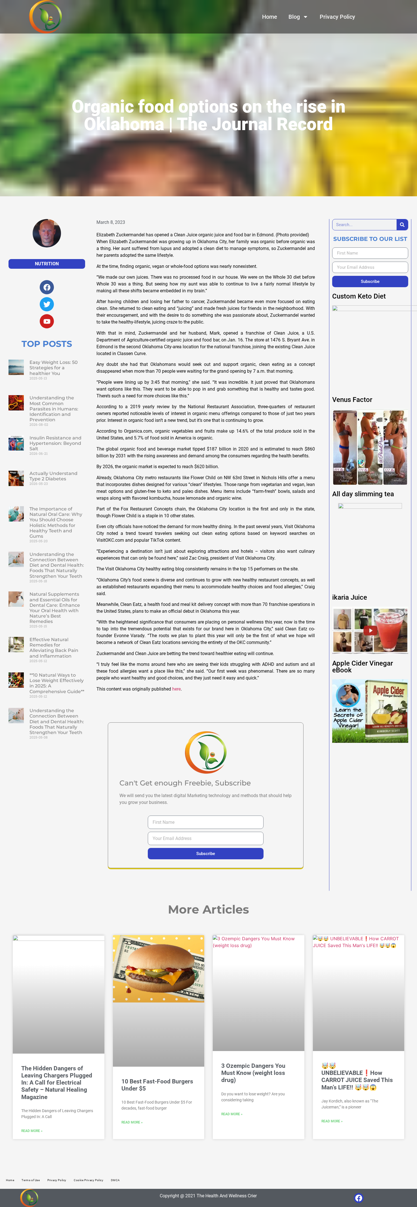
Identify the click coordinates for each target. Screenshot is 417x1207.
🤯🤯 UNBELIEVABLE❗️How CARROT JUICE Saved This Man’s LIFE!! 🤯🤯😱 (357, 1076)
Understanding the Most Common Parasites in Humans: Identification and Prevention (54, 408)
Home (269, 16)
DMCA (115, 1180)
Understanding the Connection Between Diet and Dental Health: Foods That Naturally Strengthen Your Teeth (57, 565)
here (176, 689)
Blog (294, 16)
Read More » (32, 1131)
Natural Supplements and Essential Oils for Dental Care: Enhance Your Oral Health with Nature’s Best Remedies (55, 607)
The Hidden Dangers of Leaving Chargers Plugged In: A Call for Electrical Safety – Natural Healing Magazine (56, 1082)
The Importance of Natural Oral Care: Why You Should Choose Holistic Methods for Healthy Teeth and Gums (56, 522)
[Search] (402, 224)
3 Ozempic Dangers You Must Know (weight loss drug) (253, 1072)
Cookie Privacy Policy (89, 1180)
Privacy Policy (337, 16)
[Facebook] (359, 1198)
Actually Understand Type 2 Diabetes (53, 476)
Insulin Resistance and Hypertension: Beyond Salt (55, 443)
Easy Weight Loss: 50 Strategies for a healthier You (54, 368)
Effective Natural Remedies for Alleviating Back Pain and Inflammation (54, 648)
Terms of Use (31, 1180)
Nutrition (47, 263)
